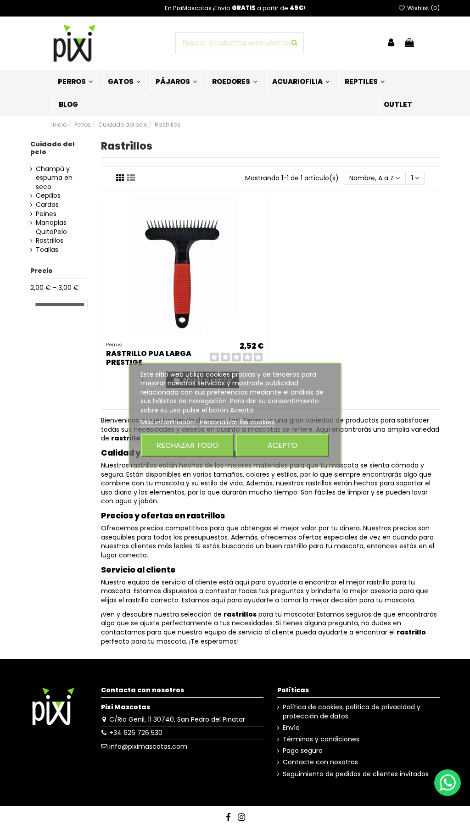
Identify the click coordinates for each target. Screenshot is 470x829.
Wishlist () (423, 8)
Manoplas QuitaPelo (51, 227)
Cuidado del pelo (52, 147)
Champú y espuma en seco (54, 178)
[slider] (33, 304)
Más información (168, 422)
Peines (46, 214)
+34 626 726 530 (135, 732)
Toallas (47, 249)
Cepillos (48, 195)
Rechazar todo (187, 445)
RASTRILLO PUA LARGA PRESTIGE (148, 357)
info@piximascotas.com (148, 746)
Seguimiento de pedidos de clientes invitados (356, 774)
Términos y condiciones (321, 739)
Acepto (282, 445)
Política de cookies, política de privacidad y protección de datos (351, 712)
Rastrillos (49, 240)
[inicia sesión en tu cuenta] (391, 43)
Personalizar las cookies (237, 422)
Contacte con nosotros (320, 762)
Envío (291, 727)
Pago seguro (303, 750)
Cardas (47, 204)
